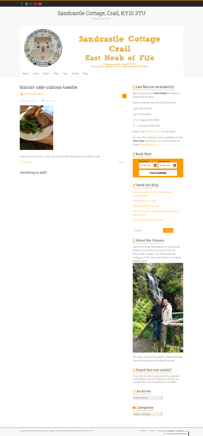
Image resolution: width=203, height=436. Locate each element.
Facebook (143, 431)
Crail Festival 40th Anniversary (148, 220)
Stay (56, 73)
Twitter (152, 431)
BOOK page (155, 131)
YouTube (180, 431)
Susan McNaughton (33, 93)
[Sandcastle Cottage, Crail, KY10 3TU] (101, 48)
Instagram (161, 431)
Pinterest (170, 431)
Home (25, 73)
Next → (123, 162)
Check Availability (158, 173)
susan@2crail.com (148, 144)
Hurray (75, 73)
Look (36, 73)
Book (46, 73)
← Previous (26, 162)
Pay (65, 73)
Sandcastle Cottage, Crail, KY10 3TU (101, 13)
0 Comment (49, 101)
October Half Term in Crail (146, 206)
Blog (86, 73)
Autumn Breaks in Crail (144, 201)
